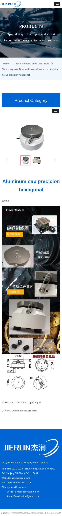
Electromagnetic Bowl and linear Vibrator (23, 69)
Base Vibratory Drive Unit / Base (32, 63)
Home (6, 63)
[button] (57, 4)
